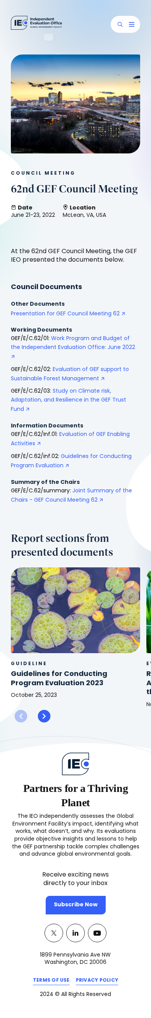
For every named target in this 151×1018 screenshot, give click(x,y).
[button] (120, 24)
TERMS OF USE (51, 981)
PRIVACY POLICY (97, 981)
